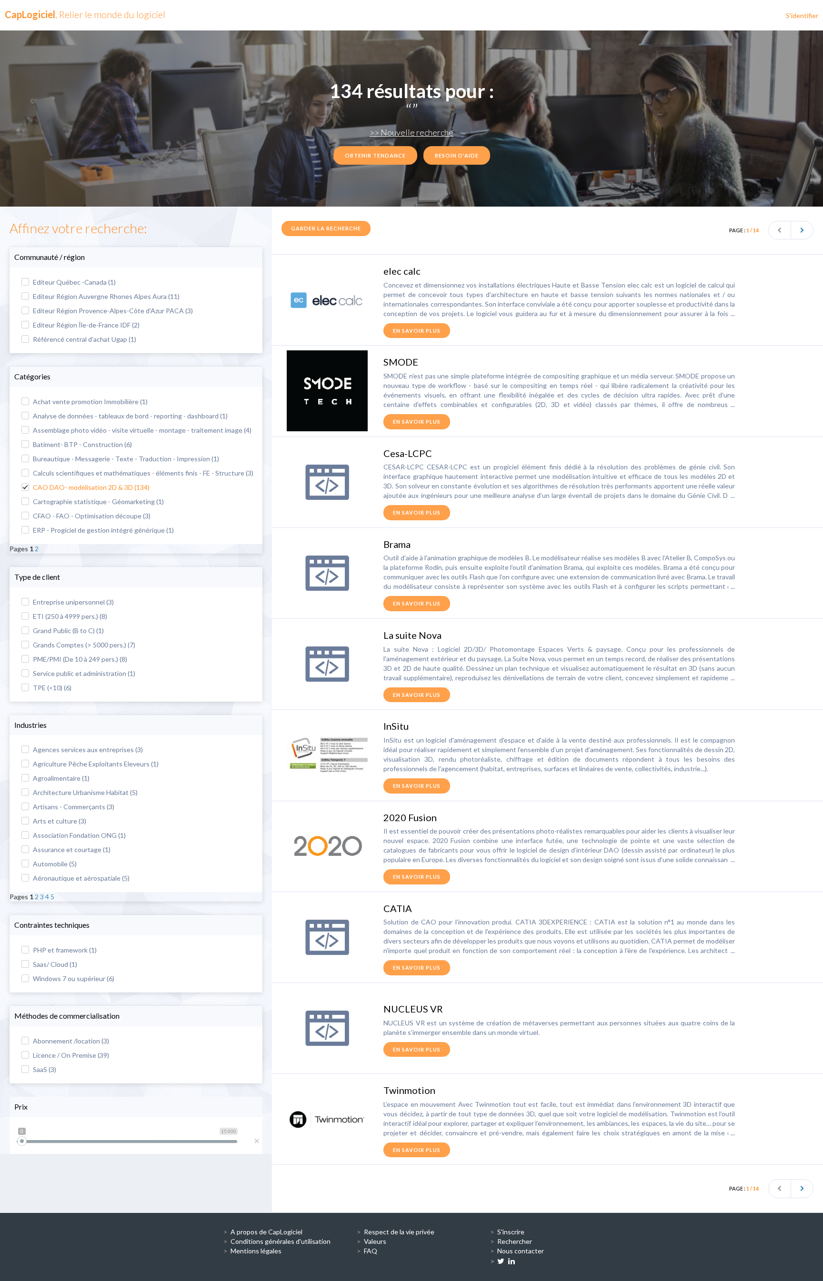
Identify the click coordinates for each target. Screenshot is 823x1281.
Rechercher (514, 1241)
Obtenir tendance (375, 155)
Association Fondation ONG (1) (78, 835)
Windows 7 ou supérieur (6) (72, 978)
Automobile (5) (54, 864)
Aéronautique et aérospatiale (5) (80, 878)
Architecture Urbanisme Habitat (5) (84, 792)
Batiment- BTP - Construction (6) (81, 444)
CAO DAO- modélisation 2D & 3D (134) (90, 487)
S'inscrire (510, 1232)
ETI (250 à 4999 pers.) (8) (69, 616)
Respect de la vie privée (399, 1232)
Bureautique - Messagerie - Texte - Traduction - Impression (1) (125, 459)
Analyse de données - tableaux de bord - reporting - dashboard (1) (129, 416)
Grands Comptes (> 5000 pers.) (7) (83, 645)
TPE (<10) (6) (51, 688)
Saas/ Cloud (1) (54, 964)
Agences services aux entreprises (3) (87, 749)
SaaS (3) (43, 1069)
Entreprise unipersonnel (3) (72, 602)
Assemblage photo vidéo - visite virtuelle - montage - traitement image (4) (141, 430)
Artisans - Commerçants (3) (72, 807)
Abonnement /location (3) (70, 1041)
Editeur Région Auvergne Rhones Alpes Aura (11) (105, 296)
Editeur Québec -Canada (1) (73, 282)
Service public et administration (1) (83, 673)
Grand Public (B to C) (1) (67, 630)
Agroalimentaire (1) (60, 778)
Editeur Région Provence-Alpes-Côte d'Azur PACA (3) (112, 311)
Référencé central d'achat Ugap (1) (83, 339)
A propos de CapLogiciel (266, 1232)
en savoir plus (417, 331)
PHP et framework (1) (64, 950)
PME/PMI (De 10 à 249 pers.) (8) (79, 659)
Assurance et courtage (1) (70, 849)
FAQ (370, 1251)
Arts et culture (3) (58, 821)
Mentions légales (256, 1251)
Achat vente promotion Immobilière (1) (89, 401)
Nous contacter (520, 1251)
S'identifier (802, 15)
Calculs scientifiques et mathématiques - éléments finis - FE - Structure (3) (142, 473)
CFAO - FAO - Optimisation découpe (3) (91, 516)
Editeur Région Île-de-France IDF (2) (85, 325)
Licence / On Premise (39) (70, 1055)
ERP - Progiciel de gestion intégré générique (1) (102, 530)
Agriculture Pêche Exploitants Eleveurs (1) (95, 764)
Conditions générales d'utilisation (281, 1241)
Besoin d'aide (457, 155)
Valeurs (375, 1241)
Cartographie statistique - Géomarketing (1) (97, 501)
